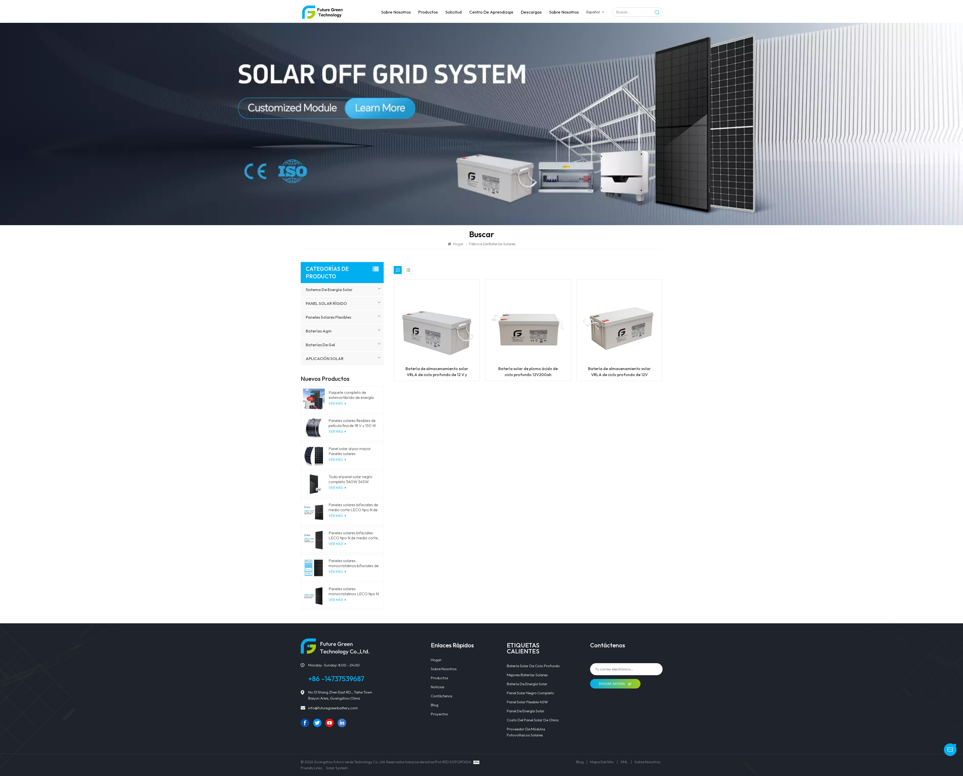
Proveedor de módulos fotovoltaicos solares (526, 732)
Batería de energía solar (527, 683)
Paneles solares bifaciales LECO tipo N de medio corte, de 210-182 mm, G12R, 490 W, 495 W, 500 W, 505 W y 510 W (354, 535)
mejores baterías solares (527, 674)
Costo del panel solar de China (532, 720)
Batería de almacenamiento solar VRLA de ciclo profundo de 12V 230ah (619, 372)
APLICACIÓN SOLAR (325, 358)
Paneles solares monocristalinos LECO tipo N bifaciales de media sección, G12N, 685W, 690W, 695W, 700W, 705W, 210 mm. (354, 591)
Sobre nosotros (396, 12)
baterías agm (319, 330)
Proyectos (439, 714)
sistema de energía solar (329, 289)
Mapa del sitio (602, 761)
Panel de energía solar (525, 711)
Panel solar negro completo (530, 693)
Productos (428, 12)
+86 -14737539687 (336, 678)
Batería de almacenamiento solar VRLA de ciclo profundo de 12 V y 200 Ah (437, 372)
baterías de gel (320, 344)
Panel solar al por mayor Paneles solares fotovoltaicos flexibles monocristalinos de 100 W (351, 451)
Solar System (337, 767)
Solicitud (453, 12)
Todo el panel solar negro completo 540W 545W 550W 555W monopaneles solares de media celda (352, 479)
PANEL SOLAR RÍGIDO (326, 303)
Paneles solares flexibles (328, 317)
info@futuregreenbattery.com (333, 708)
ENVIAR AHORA (612, 683)
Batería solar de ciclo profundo (533, 665)
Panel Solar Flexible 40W (527, 702)
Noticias (437, 686)
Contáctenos (441, 696)
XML (624, 761)
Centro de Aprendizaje (491, 12)
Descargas (531, 12)
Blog (434, 705)
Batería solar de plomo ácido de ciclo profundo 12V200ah (528, 371)
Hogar (458, 243)
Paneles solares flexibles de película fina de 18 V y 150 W (352, 423)
